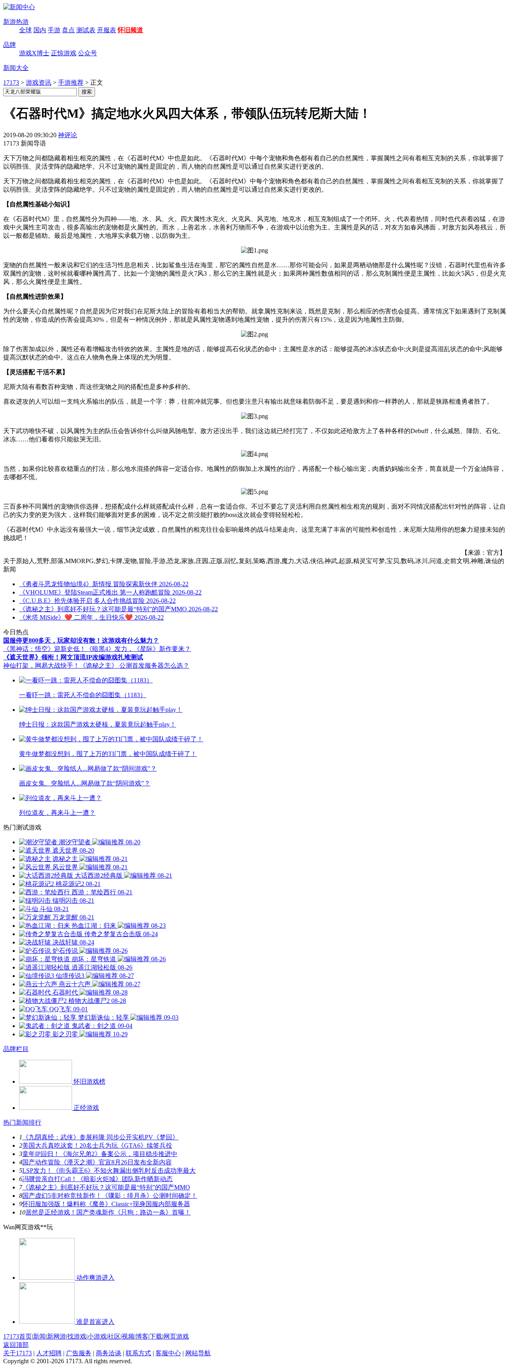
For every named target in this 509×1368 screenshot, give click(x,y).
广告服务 (78, 1353)
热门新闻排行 (22, 1122)
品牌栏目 (16, 1048)
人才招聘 (49, 1353)
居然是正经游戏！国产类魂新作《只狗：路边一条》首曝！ (108, 1212)
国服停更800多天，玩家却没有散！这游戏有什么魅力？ (81, 640)
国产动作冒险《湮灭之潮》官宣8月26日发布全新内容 (97, 1162)
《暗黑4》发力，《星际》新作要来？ (138, 648)
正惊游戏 (63, 53)
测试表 (85, 30)
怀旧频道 (130, 30)
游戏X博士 (34, 53)
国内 (39, 30)
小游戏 (97, 1336)
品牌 (9, 44)
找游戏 (76, 1336)
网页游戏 (176, 1336)
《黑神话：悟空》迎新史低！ (44, 648)
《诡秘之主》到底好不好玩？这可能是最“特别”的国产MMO (106, 1187)
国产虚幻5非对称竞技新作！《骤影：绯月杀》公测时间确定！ (109, 1195)
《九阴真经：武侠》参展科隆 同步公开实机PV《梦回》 (100, 1137)
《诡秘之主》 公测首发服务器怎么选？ (134, 665)
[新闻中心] (19, 7)
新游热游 (16, 21)
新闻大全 (16, 67)
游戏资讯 (38, 82)
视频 (128, 1336)
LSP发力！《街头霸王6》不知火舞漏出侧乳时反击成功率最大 (109, 1170)
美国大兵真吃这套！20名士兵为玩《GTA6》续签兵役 (97, 1145)
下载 (156, 1336)
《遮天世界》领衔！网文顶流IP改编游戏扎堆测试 (73, 657)
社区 (114, 1336)
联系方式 (138, 1353)
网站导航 (198, 1353)
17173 (11, 82)
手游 (54, 30)
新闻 (39, 1336)
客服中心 (168, 1353)
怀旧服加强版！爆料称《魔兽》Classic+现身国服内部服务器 (106, 1204)
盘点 (68, 30)
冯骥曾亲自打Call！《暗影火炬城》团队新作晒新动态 (97, 1179)
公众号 (87, 53)
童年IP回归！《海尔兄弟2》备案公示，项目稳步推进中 (99, 1153)
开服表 (106, 30)
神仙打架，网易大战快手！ (41, 665)
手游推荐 (71, 82)
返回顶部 (16, 1344)
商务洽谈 (108, 1353)
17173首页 (17, 1336)
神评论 (67, 135)
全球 (25, 30)
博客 (142, 1336)
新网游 (56, 1336)
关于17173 (17, 1353)
